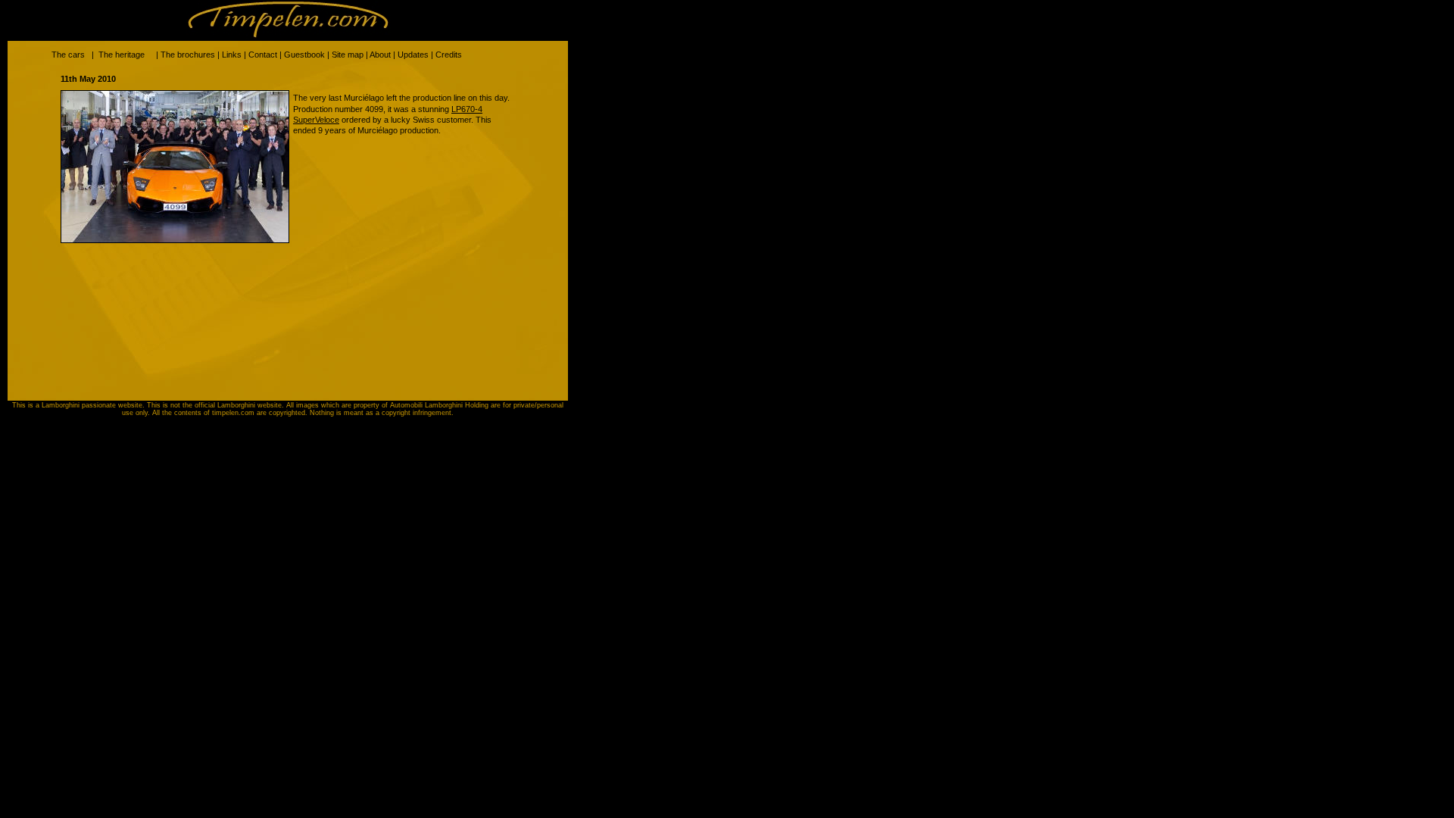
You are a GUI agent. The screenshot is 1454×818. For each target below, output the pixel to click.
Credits (448, 54)
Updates (413, 54)
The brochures (188, 54)
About (380, 54)
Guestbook (304, 54)
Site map (348, 54)
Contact (262, 54)
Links (232, 54)
